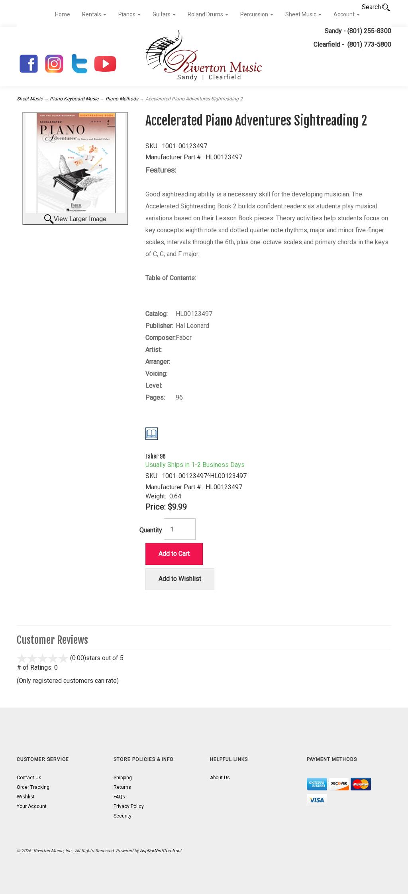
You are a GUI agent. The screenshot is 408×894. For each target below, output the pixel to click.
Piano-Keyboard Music (74, 99)
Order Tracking (33, 787)
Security (122, 816)
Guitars (162, 14)
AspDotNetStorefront (161, 850)
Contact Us (29, 777)
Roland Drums (206, 14)
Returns (122, 787)
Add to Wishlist (180, 578)
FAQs (119, 797)
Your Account (32, 806)
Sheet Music (301, 14)
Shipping (123, 777)
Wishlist (26, 797)
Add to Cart (174, 553)
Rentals (92, 14)
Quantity (150, 530)
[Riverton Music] (203, 56)
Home (62, 14)
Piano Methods (122, 99)
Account (344, 14)
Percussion (254, 14)
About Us (220, 777)
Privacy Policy (129, 806)
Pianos (127, 14)
